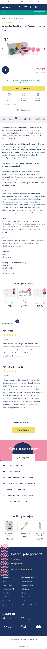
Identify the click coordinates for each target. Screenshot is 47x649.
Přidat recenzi (23, 430)
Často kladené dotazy (25, 119)
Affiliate (23, 593)
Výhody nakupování (8, 605)
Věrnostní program (26, 581)
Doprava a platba (7, 585)
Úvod (3, 18)
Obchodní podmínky (9, 589)
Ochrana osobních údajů (28, 605)
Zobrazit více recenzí (22, 422)
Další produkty (41, 119)
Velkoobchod (25, 589)
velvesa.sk (13, 640)
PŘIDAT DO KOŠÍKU (23, 88)
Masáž (10, 18)
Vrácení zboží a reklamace (10, 601)
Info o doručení (23, 82)
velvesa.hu (23, 640)
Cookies (23, 601)
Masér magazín (25, 597)
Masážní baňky (20, 18)
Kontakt (5, 581)
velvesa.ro (33, 640)
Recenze (12, 118)
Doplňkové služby (8, 597)
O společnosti (6, 593)
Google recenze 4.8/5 (22, 569)
